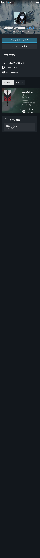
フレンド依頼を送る (19, 40)
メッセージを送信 (19, 46)
